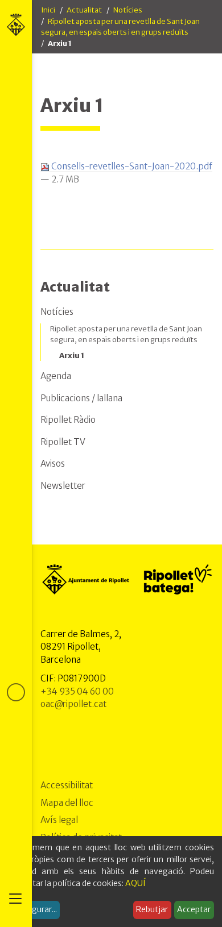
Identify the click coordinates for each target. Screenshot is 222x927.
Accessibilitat (66, 785)
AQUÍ (135, 883)
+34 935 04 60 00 (77, 691)
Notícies (127, 10)
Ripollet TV (62, 442)
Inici (48, 10)
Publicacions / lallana (81, 398)
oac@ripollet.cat (73, 704)
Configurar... (34, 909)
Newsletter (62, 485)
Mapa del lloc (66, 802)
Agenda (55, 376)
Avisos (52, 463)
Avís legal (59, 819)
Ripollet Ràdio (68, 419)
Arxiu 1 (71, 355)
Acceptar (194, 909)
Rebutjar (152, 909)
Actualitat (84, 10)
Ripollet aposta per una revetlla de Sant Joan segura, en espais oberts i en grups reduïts (126, 334)
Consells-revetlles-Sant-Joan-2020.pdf (131, 166)
